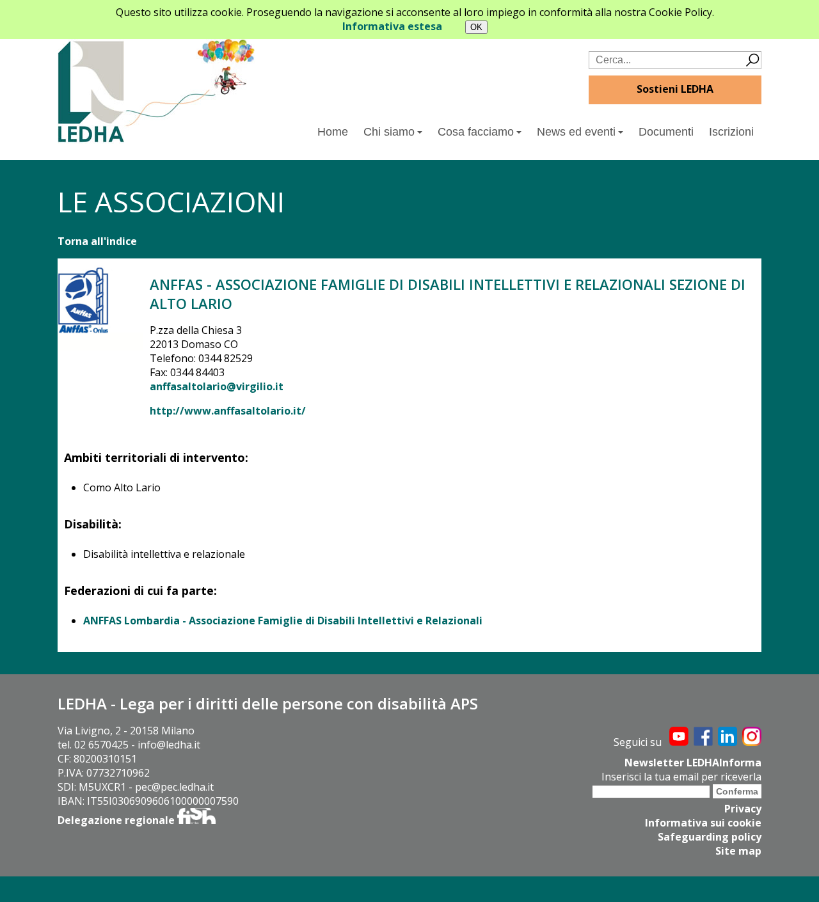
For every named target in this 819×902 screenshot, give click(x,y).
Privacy (742, 809)
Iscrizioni (731, 131)
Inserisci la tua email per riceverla (681, 777)
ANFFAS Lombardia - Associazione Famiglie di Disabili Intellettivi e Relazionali (282, 620)
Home (332, 131)
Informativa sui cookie (703, 823)
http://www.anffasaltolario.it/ (228, 411)
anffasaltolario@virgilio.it (216, 386)
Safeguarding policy (709, 837)
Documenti (666, 131)
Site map (738, 851)
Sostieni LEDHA (675, 89)
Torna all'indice (97, 241)
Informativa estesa (392, 26)
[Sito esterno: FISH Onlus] (196, 820)
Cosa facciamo (476, 131)
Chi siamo (389, 131)
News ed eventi (576, 131)
